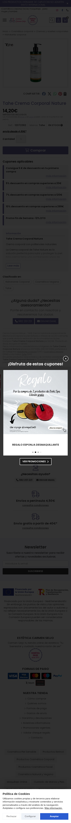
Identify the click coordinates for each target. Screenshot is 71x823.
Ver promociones (34, 461)
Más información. (54, 808)
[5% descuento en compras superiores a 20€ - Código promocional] (35, 402)
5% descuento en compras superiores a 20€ (35, 444)
